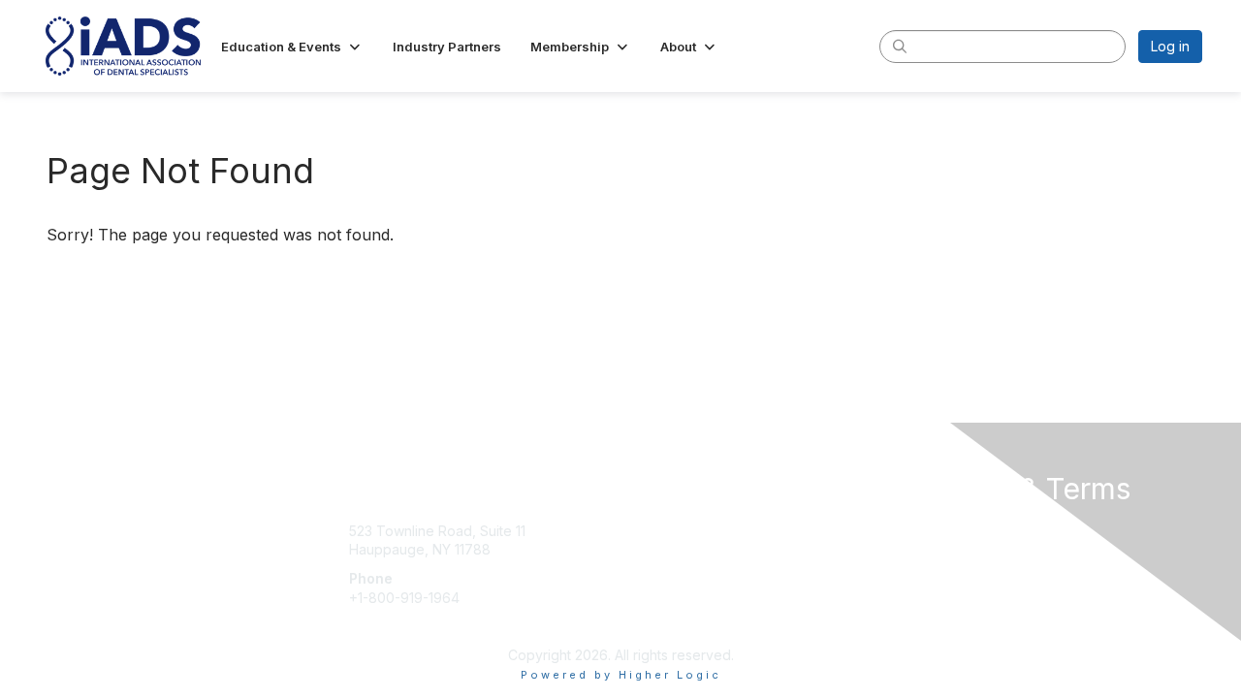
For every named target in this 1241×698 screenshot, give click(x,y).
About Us (937, 525)
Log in (1170, 46)
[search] (899, 45)
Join (641, 525)
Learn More (665, 563)
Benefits (654, 543)
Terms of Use (951, 543)
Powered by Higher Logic (621, 675)
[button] (292, 46)
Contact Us (425, 491)
